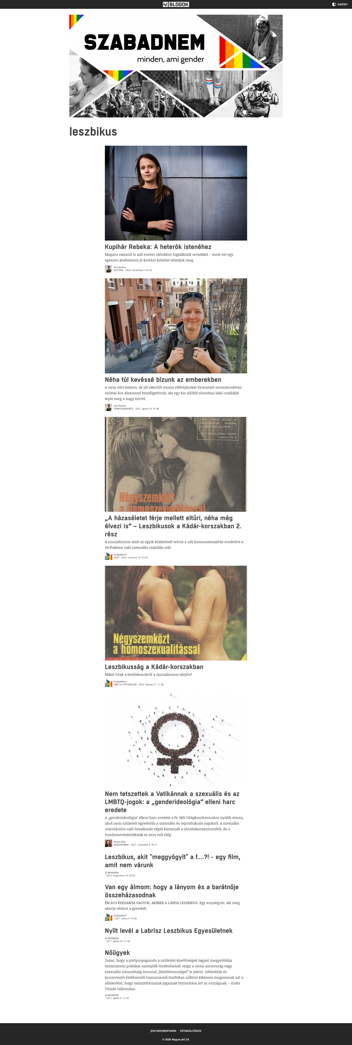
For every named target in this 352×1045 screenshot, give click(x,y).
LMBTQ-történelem (125, 684)
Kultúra (118, 270)
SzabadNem (120, 554)
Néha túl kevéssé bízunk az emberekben (163, 379)
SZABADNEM (112, 872)
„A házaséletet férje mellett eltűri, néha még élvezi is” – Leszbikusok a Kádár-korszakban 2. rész (173, 526)
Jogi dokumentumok (163, 1030)
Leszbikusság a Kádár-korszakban (154, 666)
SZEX (117, 557)
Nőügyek (117, 952)
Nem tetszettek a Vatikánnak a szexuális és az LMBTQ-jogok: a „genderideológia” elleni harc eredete (172, 802)
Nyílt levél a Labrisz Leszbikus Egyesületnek (169, 930)
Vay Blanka (120, 267)
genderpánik (121, 845)
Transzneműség (123, 409)
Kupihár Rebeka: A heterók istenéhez (158, 246)
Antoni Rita (120, 842)
